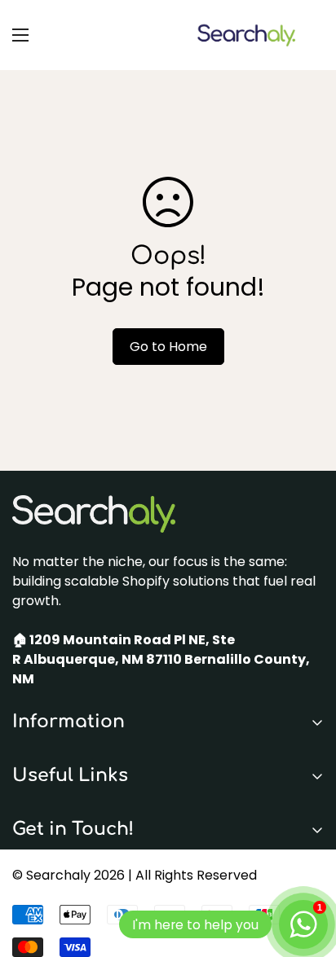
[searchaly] (246, 35)
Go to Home (168, 346)
